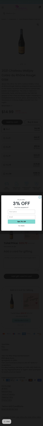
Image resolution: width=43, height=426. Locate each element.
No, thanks (21, 226)
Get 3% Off (21, 222)
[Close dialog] (40, 197)
